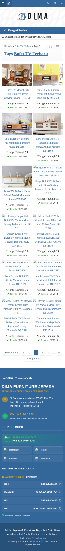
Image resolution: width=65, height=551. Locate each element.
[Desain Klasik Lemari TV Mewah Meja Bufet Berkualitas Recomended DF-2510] (48, 306)
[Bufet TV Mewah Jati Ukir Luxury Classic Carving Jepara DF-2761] (17, 75)
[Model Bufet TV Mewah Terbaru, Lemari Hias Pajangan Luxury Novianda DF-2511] (17, 306)
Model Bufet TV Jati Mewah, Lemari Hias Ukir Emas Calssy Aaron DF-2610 (48, 239)
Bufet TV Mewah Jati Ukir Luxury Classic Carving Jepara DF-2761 (17, 94)
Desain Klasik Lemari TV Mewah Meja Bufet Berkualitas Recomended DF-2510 (48, 324)
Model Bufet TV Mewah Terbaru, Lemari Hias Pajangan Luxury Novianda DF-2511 (17, 324)
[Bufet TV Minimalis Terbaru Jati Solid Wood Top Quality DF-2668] (48, 75)
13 (59, 352)
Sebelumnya (11, 352)
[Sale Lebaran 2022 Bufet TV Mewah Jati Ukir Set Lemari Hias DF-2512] (48, 266)
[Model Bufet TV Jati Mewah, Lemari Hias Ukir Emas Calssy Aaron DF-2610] (48, 221)
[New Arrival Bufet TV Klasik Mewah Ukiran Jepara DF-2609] (17, 266)
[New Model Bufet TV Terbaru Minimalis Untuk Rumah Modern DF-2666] (48, 123)
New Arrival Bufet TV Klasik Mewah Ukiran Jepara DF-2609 (17, 280)
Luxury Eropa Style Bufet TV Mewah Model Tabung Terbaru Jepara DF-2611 (17, 239)
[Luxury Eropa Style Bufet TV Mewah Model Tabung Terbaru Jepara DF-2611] (17, 221)
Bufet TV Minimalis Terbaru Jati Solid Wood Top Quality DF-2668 (48, 94)
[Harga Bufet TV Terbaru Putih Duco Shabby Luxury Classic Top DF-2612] (48, 171)
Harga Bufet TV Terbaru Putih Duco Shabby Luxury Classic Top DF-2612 (48, 187)
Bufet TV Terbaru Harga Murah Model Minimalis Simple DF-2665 (17, 195)
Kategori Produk (17, 30)
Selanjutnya (32, 358)
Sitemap (36, 544)
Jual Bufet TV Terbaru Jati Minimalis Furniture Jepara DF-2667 (17, 142)
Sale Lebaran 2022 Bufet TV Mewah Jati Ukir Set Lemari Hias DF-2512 (48, 280)
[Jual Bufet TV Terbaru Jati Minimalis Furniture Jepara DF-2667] (17, 123)
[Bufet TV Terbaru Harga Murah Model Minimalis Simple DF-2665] (17, 176)
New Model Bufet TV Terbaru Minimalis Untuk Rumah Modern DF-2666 (48, 144)
